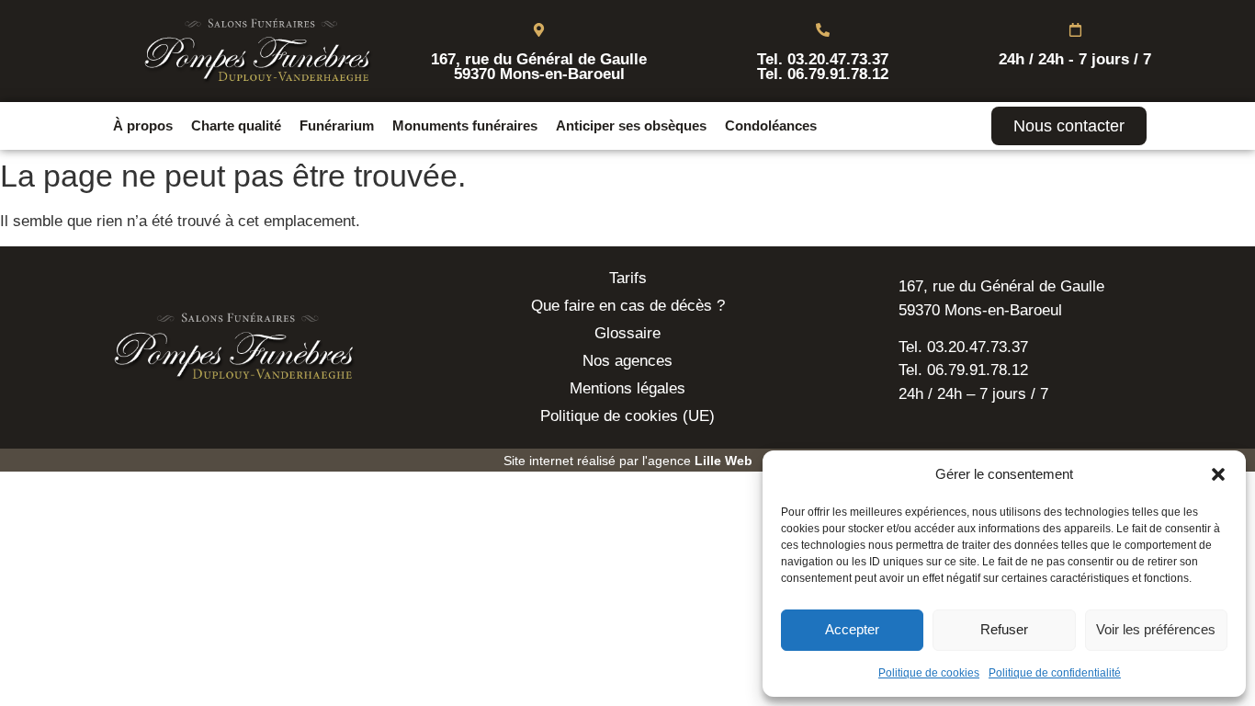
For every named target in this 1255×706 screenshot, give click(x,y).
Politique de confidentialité (1055, 672)
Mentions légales (627, 388)
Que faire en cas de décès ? (628, 305)
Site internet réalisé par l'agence (627, 460)
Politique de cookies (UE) (627, 416)
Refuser (1004, 629)
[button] (1218, 474)
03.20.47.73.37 (837, 59)
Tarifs (628, 278)
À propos (143, 125)
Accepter (852, 629)
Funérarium (337, 125)
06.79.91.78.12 (837, 74)
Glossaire (627, 333)
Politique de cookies (928, 672)
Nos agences (627, 361)
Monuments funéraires (464, 125)
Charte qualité (236, 125)
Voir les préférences (1155, 629)
